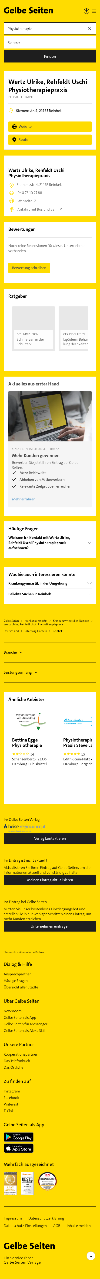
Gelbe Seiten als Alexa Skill (25, 1030)
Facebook (11, 1097)
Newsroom (13, 1011)
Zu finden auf (17, 1081)
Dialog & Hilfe (18, 964)
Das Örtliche (13, 1067)
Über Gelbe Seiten (22, 1001)
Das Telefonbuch (17, 1061)
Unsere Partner (19, 1044)
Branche (10, 652)
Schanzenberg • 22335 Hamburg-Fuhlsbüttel (29, 751)
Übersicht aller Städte (21, 987)
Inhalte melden (79, 1226)
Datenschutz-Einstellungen (25, 1226)
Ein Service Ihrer (22, 1260)
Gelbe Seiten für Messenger (25, 1024)
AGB (56, 1226)
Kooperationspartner (20, 1054)
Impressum (13, 1218)
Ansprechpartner (17, 974)
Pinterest (11, 1104)
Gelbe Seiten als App (20, 1017)
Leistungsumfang (18, 672)
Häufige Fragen (16, 980)
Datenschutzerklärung (46, 1218)
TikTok (9, 1111)
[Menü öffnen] (94, 11)
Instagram (12, 1091)
